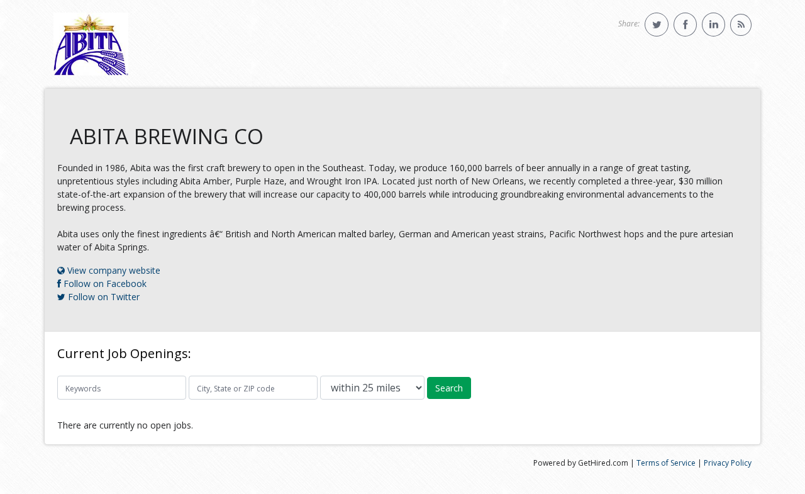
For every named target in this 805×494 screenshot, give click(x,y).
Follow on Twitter (102, 297)
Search (449, 388)
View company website (112, 270)
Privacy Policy (728, 463)
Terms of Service (666, 463)
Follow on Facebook (104, 283)
